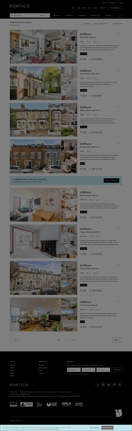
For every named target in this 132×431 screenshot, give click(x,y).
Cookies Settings (94, 427)
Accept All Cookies (107, 427)
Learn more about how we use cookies (49, 429)
